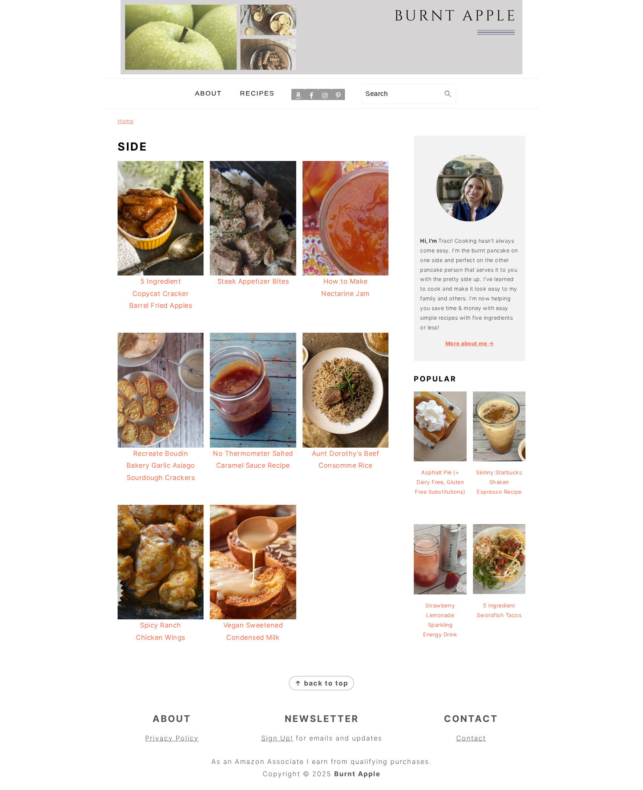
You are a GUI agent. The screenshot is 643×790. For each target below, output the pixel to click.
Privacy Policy (172, 738)
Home (125, 121)
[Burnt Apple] (321, 72)
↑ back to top (321, 683)
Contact (471, 738)
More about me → (469, 343)
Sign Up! (277, 738)
